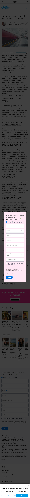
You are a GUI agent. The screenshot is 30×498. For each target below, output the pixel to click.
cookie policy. (22, 492)
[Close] (28, 485)
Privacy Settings (8, 495)
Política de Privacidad (10, 270)
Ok (22, 495)
